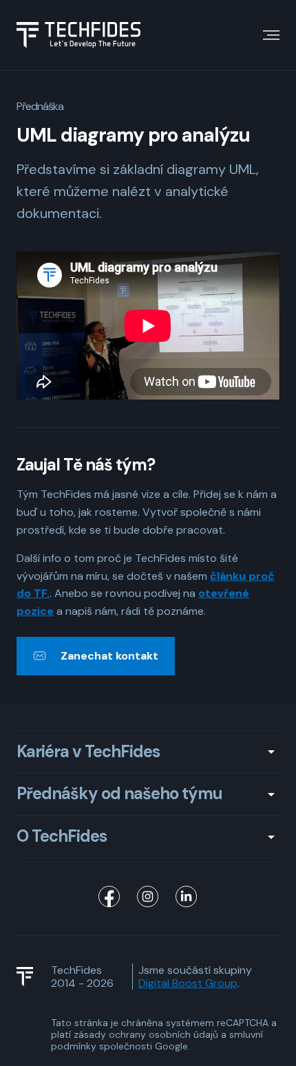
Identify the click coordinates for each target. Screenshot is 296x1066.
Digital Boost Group (187, 983)
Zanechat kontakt (109, 656)
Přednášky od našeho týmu (119, 794)
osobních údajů (183, 1034)
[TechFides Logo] (31, 976)
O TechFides (62, 837)
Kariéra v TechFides (88, 752)
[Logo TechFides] (78, 35)
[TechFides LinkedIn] (187, 897)
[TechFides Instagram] (148, 897)
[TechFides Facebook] (109, 897)
